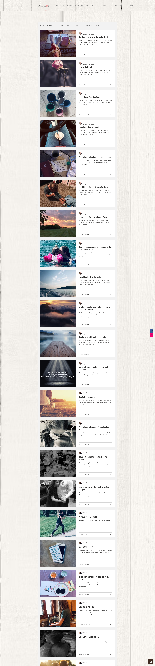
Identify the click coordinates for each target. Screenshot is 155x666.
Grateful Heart (89, 25)
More (104, 25)
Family (68, 25)
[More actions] (112, 33)
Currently (49, 25)
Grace (97, 25)
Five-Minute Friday (78, 25)
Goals (62, 25)
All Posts (42, 25)
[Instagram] (151, 335)
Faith (56, 25)
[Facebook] (151, 331)
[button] (113, 25)
